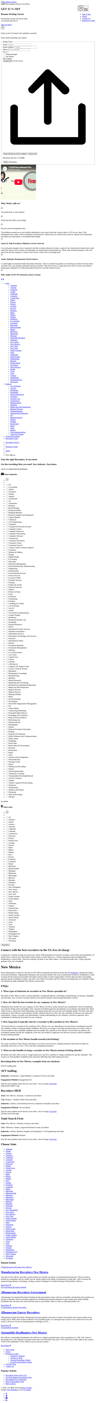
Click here (53, 1084)
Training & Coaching (16, 774)
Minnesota (14, 334)
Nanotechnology (16, 411)
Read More (5, 1285)
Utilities (11, 781)
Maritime (13, 405)
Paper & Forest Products (17, 718)
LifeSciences (15, 401)
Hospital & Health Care (17, 620)
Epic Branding (12, 1390)
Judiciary (11, 650)
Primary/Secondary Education (19, 729)
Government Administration (18, 613)
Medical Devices (16, 409)
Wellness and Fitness (16, 790)
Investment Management (17, 648)
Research (11, 748)
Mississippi (12, 876)
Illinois (12, 315)
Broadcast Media (14, 510)
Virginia (13, 376)
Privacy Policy (26, 1388)
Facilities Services (15, 580)
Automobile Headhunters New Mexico (24, 1332)
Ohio (12, 353)
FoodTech (12, 597)
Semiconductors (14, 760)
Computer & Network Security (19, 527)
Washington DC (16, 380)
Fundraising (12, 599)
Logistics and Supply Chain (18, 666)
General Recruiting (13, 436)
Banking (11, 506)
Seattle (12, 369)
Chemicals (12, 520)
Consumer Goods (14, 543)
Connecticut (14, 298)
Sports (10, 764)
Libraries (11, 662)
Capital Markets (14, 517)
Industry (9, 384)
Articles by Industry (17, 1356)
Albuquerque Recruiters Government (23, 1292)
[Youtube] (6, 1398)
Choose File (32, 154)
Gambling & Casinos (16, 603)
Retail (12, 426)
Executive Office (14, 578)
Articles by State (16, 1358)
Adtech (11, 489)
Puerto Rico (12, 910)
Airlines (11, 494)
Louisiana (14, 323)
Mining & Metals (14, 694)
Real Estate (14, 424)
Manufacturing (15, 403)
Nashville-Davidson (17, 338)
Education (12, 562)
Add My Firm (11, 1364)
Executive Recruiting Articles (21, 1362)
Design (11, 555)
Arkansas (13, 290)
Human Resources (17, 394)
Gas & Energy (15, 386)
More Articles (11, 1384)
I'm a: (5, 52)
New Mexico (15, 344)
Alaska (10, 822)
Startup (13, 430)
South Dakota (13, 917)
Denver (13, 302)
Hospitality (14, 392)
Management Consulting (17, 673)
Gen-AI (13, 388)
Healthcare (14, 390)
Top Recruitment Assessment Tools (19, 1377)
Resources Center (88, 21)
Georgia (13, 306)
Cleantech (12, 524)
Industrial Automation (16, 631)
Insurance (13, 397)
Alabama (13, 285)
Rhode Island (15, 363)
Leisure (11, 659)
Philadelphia (14, 359)
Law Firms (12, 655)
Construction (13, 538)
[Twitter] (6, 1396)
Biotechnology (13, 508)
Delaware (12, 836)
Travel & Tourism (16, 434)
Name (6, 45)
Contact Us (86, 18)
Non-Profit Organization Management (22, 704)
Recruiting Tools (12, 438)
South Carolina (14, 915)
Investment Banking (15, 645)
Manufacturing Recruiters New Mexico (24, 1272)
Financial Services (15, 587)
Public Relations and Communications (22, 736)
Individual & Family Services (19, 629)
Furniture (11, 601)
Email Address (9, 47)
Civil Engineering (15, 522)
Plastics (13, 420)
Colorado (13, 296)
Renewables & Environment (18, 746)
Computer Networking (16, 534)
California (14, 294)
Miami (12, 329)
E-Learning (12, 559)
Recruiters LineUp (12, 442)
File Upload (7, 59)
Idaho (12, 313)
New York (14, 346)
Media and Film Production (20, 407)
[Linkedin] (6, 1400)
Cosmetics (12, 550)
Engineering (12, 569)
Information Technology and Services (22, 636)
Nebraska (13, 340)
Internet (11, 643)
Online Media (13, 708)
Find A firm (86, 14)
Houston (13, 311)
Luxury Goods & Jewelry (17, 669)
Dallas (12, 300)
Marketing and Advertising (18, 683)
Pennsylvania (15, 357)
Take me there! (6, 25)
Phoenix (13, 361)
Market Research (14, 680)
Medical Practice (14, 692)
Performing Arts (14, 720)
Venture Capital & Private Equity (20, 783)
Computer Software (15, 536)
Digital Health (13, 557)
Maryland (13, 325)
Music (10, 697)
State (7, 283)
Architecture (12, 499)
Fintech (11, 590)
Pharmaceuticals (16, 418)
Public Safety (13, 739)
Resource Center (12, 447)
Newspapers (13, 701)
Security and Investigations (18, 757)
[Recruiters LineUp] (9, 2)
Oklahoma (14, 355)
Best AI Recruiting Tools (15, 1382)
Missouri (13, 336)
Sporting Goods (14, 762)
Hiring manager (11, 54)
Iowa (10, 855)
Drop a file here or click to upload (15, 154)
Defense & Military (15, 552)
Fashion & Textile (15, 585)
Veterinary (12, 785)
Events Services (14, 576)
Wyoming (12, 941)
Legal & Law (15, 399)
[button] (1, 279)
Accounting (12, 487)
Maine (10, 864)
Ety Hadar (27, 1390)
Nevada (11, 885)
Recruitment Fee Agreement (16, 1380)
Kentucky (14, 319)
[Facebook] (6, 1394)
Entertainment (13, 571)
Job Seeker (9, 57)
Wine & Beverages (15, 794)
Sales (12, 428)
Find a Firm (10, 1350)
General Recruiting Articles (20, 1360)
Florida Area (13, 841)
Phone (5, 50)
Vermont (11, 927)
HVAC (11, 627)
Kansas (11, 857)
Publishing (12, 741)
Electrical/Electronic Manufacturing (21, 566)
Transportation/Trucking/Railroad (20, 776)
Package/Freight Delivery (17, 713)
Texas (12, 371)
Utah (12, 374)
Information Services (16, 634)
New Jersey (14, 342)
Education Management (17, 564)
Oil (11, 415)
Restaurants (12, 750)
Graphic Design (14, 615)
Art (9, 501)
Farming (11, 583)
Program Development (16, 734)
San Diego (14, 365)
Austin (12, 292)
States (8, 451)
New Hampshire (14, 887)
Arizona (13, 288)
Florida (13, 304)
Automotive (12, 503)
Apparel (11, 496)
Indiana (13, 317)
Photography (13, 725)
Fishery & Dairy (14, 592)
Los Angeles (15, 321)
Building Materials (15, 513)
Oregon (11, 906)
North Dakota (13, 899)
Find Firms (5, 945)
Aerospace (12, 492)
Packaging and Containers (18, 715)
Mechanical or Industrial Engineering (22, 685)
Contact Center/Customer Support (20, 548)
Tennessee (12, 920)
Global (10, 610)
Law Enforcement (15, 652)
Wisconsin (14, 382)
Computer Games (14, 529)
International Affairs (15, 641)
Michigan (13, 332)
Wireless (11, 797)
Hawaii (13, 309)
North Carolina (15, 350)
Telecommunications (18, 432)
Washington (14, 378)
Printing (13, 422)
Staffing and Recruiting (17, 767)
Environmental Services (17, 573)
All (9, 485)
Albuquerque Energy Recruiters (20, 1312)
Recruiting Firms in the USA (16, 1375)
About (84, 16)
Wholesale (12, 792)
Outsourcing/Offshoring (19, 413)
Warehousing (13, 787)
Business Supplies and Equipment (20, 515)
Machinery (12, 671)
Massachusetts (15, 327)
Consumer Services (15, 545)
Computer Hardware (16, 531)
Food (10, 594)
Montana (11, 880)
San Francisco (15, 367)
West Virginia (13, 936)
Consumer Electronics (16, 541)
